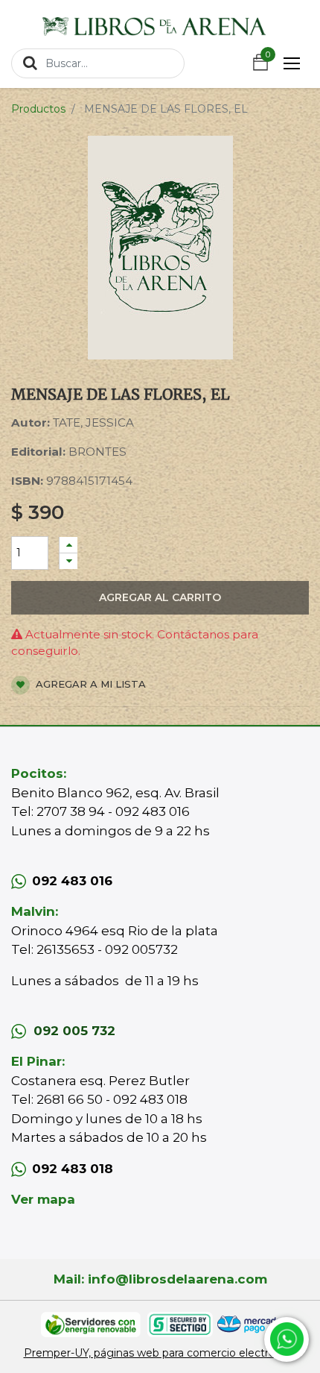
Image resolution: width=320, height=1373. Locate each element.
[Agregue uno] (68, 545)
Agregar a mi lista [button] (89, 684)
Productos (38, 109)
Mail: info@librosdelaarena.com (160, 1279)
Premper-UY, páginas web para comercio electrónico (160, 1353)
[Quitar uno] (68, 561)
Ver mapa (43, 1199)
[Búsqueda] (30, 62)
